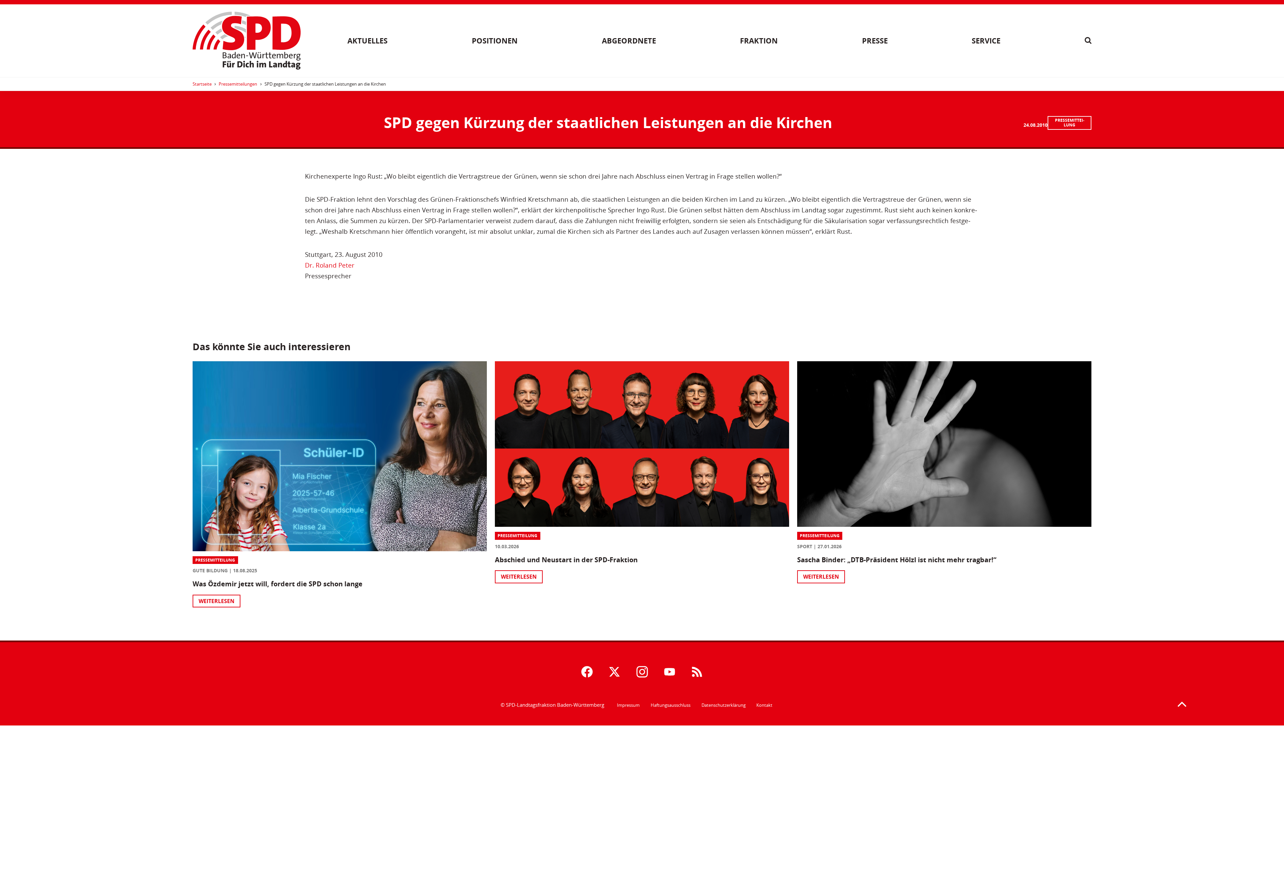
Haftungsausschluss (670, 705)
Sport (804, 546)
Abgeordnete (629, 40)
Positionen (495, 40)
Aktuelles (367, 40)
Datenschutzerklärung (724, 705)
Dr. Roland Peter (329, 265)
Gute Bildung (210, 570)
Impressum (628, 705)
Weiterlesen (216, 601)
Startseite (202, 84)
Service (986, 40)
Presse (875, 40)
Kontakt (764, 705)
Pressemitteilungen (238, 84)
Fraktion (759, 40)
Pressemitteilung (1069, 122)
